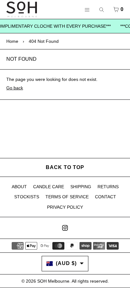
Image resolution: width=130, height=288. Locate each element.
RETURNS (108, 186)
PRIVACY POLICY (65, 207)
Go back (14, 87)
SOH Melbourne (53, 281)
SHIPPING (80, 186)
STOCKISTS (26, 196)
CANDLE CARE (48, 186)
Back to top (65, 167)
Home (12, 41)
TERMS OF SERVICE (67, 196)
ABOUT (19, 186)
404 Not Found (44, 41)
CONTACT (105, 196)
